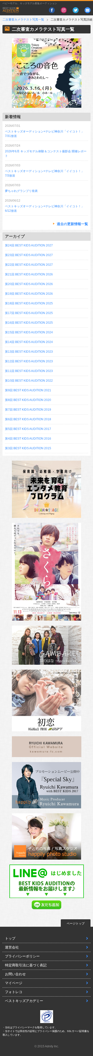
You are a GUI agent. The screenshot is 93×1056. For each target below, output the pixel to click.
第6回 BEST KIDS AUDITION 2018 (28, 419)
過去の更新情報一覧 (72, 224)
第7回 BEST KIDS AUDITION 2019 (28, 409)
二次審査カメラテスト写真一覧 (23, 19)
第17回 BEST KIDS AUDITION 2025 (29, 313)
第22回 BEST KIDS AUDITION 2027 (29, 264)
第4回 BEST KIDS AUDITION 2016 (28, 438)
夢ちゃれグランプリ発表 (21, 191)
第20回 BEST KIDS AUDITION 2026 (29, 284)
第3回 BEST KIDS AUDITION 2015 (28, 448)
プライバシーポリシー (22, 956)
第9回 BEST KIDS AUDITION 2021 (28, 390)
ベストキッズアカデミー (24, 1001)
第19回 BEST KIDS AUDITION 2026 (29, 293)
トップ (10, 938)
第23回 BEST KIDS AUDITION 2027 (29, 255)
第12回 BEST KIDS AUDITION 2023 (29, 361)
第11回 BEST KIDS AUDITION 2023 (29, 371)
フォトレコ (13, 992)
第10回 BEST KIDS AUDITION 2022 (29, 380)
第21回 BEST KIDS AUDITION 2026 (29, 274)
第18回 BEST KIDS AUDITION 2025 (29, 303)
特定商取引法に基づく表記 (26, 965)
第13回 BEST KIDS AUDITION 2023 (29, 351)
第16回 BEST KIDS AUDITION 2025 (29, 322)
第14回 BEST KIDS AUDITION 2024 (29, 342)
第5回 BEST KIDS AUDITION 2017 (28, 429)
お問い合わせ (15, 974)
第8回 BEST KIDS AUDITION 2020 (28, 400)
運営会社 (12, 947)
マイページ (13, 983)
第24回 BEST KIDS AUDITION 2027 (29, 245)
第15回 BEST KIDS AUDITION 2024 (29, 332)
